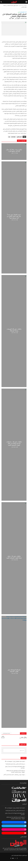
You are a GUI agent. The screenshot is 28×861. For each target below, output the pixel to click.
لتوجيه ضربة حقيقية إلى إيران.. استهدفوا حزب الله (15, 761)
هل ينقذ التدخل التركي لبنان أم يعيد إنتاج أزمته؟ (15, 764)
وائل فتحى (16, 18)
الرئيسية (25, 5)
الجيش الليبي (19, 137)
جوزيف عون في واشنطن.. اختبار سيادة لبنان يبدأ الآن (14, 775)
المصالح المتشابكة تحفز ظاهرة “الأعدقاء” (14, 670)
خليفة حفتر (13, 137)
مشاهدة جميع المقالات (6, 733)
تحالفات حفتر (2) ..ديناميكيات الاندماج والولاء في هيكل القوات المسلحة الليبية (14, 443)
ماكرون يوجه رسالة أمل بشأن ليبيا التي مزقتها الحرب (14, 150)
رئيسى (21, 12)
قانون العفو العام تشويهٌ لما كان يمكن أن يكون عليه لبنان (15, 767)
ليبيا (9, 137)
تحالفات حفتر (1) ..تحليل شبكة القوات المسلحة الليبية (14, 557)
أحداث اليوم (21, 5)
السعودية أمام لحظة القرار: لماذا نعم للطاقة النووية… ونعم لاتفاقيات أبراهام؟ (15, 771)
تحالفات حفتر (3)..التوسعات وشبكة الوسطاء (14, 329)
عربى (19, 12)
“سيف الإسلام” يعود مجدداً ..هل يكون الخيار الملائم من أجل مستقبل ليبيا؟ (14, 216)
